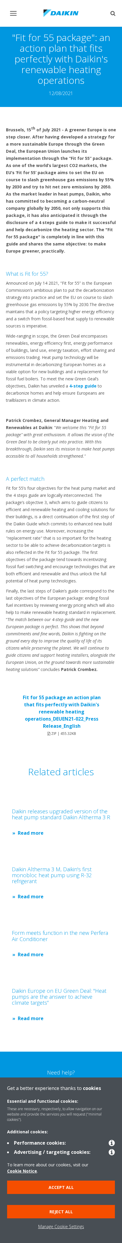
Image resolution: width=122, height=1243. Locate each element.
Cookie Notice (22, 1171)
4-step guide (83, 386)
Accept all (61, 1187)
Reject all (61, 1211)
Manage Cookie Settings (61, 1226)
